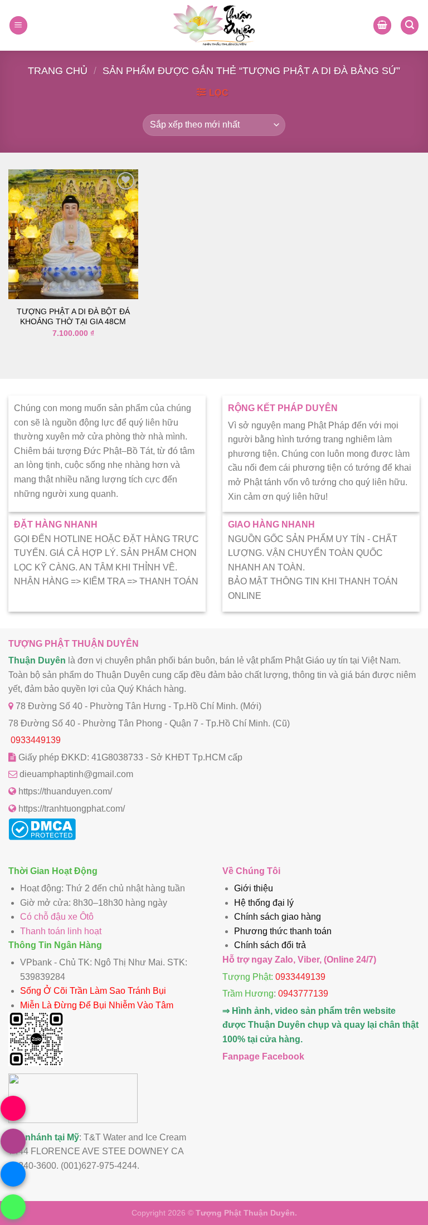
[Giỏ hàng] (382, 25)
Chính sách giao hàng (277, 916)
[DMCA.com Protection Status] (42, 837)
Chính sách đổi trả (270, 945)
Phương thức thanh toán (283, 931)
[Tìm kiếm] (410, 25)
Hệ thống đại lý (264, 902)
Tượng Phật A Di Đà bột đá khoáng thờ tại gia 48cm (73, 316)
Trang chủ (57, 70)
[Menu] (18, 25)
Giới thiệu (253, 888)
